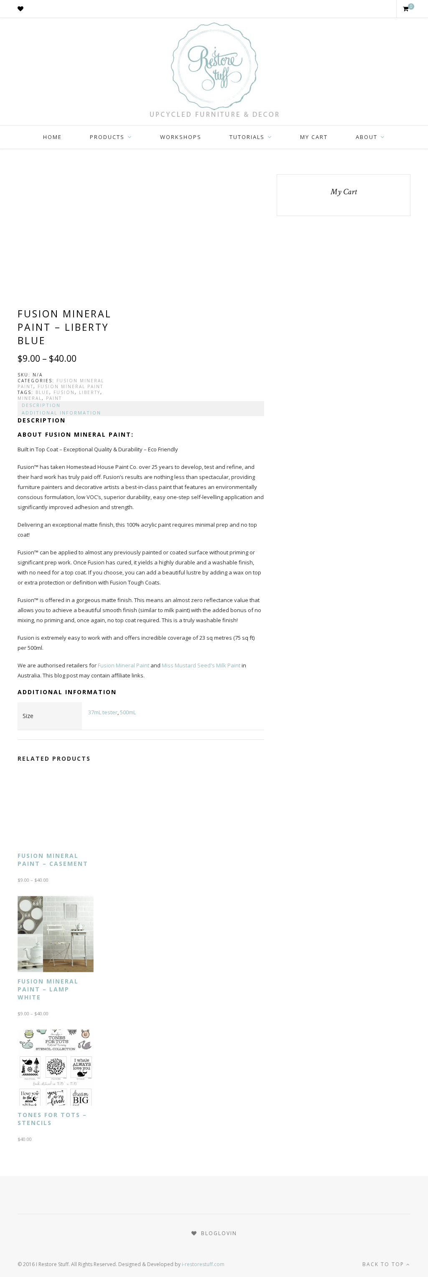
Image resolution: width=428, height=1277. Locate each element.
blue (42, 392)
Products (107, 137)
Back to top (384, 1264)
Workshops (180, 137)
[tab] (141, 405)
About (366, 137)
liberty (89, 392)
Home (52, 137)
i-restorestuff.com (203, 1264)
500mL (128, 712)
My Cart (314, 137)
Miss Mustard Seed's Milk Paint (201, 665)
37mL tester (102, 712)
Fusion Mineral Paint (70, 386)
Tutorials (247, 137)
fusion (64, 392)
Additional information (61, 412)
